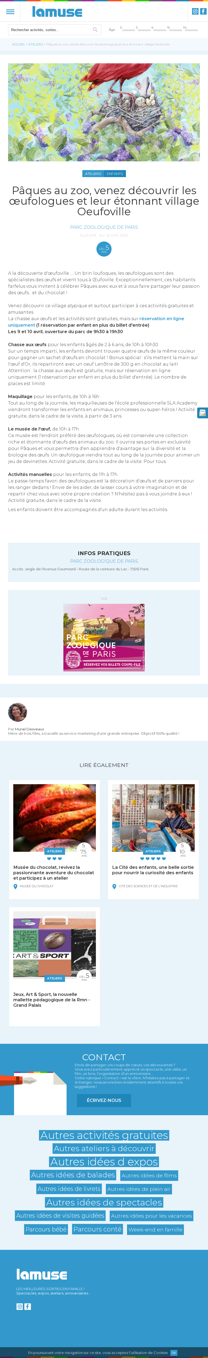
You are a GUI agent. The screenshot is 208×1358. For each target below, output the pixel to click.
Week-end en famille (155, 1229)
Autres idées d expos (104, 1162)
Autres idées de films (149, 1175)
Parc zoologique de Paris (104, 227)
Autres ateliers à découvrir (104, 1148)
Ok (174, 1353)
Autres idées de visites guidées (60, 1215)
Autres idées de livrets (69, 1188)
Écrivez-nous (104, 1100)
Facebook (203, 11)
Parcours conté (97, 1229)
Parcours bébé (46, 1229)
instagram (195, 11)
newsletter (202, 413)
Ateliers (35, 44)
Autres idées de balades (73, 1175)
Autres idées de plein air (139, 1189)
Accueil (18, 44)
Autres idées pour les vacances (151, 1216)
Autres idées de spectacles (104, 1202)
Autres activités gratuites (104, 1135)
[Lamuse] (57, 11)
